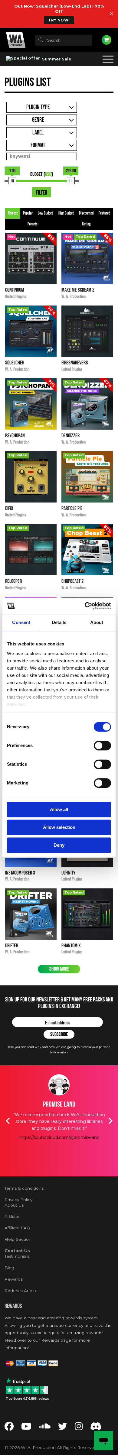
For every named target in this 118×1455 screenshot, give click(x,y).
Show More (59, 969)
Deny (59, 845)
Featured (104, 213)
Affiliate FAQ (17, 1227)
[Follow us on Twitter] (62, 1428)
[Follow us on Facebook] (9, 1428)
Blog (9, 1267)
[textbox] (63, 40)
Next (110, 1121)
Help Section (18, 1239)
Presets (33, 224)
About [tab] (96, 622)
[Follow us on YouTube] (26, 1428)
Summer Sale (56, 59)
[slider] (12, 180)
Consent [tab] (21, 622)
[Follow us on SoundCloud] (45, 1428)
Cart (106, 40)
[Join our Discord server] (96, 1428)
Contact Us (17, 1250)
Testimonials (17, 1256)
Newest (13, 213)
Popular (28, 213)
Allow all (59, 809)
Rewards (14, 1279)
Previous (8, 1121)
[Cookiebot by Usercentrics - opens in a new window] (85, 606)
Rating (86, 224)
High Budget (66, 213)
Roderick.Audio (20, 1290)
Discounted (86, 213)
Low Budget (45, 213)
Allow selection (59, 827)
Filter (41, 193)
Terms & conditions (24, 1188)
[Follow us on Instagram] (79, 1428)
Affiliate (12, 1216)
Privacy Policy (18, 1199)
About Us (14, 1205)
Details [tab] (59, 622)
